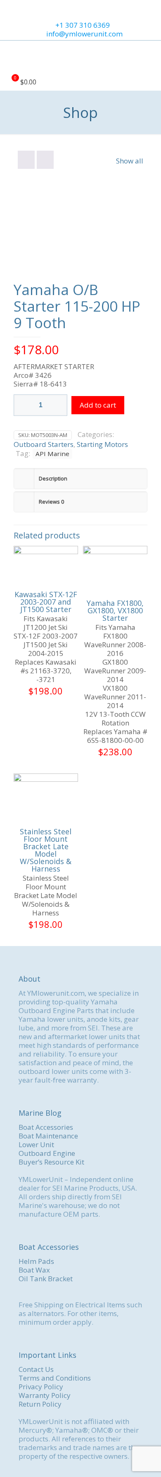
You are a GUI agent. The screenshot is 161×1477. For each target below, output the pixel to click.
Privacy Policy (41, 1386)
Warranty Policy (45, 1395)
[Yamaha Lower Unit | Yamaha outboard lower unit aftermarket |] (80, 57)
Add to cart (98, 405)
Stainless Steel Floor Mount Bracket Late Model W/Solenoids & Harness (45, 850)
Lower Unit (36, 1144)
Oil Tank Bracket (46, 1278)
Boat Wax (34, 1270)
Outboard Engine (47, 1153)
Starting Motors (102, 444)
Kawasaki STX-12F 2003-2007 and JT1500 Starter (45, 601)
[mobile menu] (150, 57)
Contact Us (36, 1369)
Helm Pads (36, 1261)
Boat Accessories (46, 1127)
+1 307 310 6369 (82, 25)
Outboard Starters (43, 444)
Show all (129, 161)
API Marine (52, 453)
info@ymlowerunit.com (84, 33)
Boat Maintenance (48, 1136)
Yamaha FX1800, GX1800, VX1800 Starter (115, 610)
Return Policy (40, 1404)
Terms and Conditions (55, 1378)
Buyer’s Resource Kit (51, 1162)
